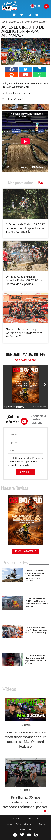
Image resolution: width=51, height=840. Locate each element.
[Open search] (46, 6)
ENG (37, 6)
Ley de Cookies (39, 824)
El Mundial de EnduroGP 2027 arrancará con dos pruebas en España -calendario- (25, 227)
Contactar (9, 824)
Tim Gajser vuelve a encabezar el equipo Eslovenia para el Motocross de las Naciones (34, 575)
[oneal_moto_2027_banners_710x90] (25, 108)
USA (3, 21)
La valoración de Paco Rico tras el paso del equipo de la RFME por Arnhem (35, 659)
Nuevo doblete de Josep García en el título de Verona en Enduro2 (24, 332)
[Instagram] (29, 15)
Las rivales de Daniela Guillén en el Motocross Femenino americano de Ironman (36, 602)
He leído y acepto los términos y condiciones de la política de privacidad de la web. (25, 461)
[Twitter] (21, 15)
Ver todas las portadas (25, 359)
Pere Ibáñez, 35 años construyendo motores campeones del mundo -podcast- (26, 802)
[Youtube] (37, 15)
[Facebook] (14, 15)
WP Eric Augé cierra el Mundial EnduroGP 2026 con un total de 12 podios (24, 280)
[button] (11, 69)
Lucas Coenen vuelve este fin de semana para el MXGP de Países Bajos (36, 630)
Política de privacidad (23, 824)
